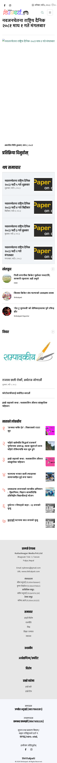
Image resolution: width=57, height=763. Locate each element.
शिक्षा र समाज (28, 631)
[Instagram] (10, 5)
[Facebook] (4, 5)
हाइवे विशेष (28, 618)
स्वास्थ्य (28, 636)
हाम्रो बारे (28, 687)
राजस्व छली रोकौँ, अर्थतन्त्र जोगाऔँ (22, 380)
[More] (53, 269)
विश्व (28, 627)
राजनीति (28, 622)
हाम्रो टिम (28, 691)
